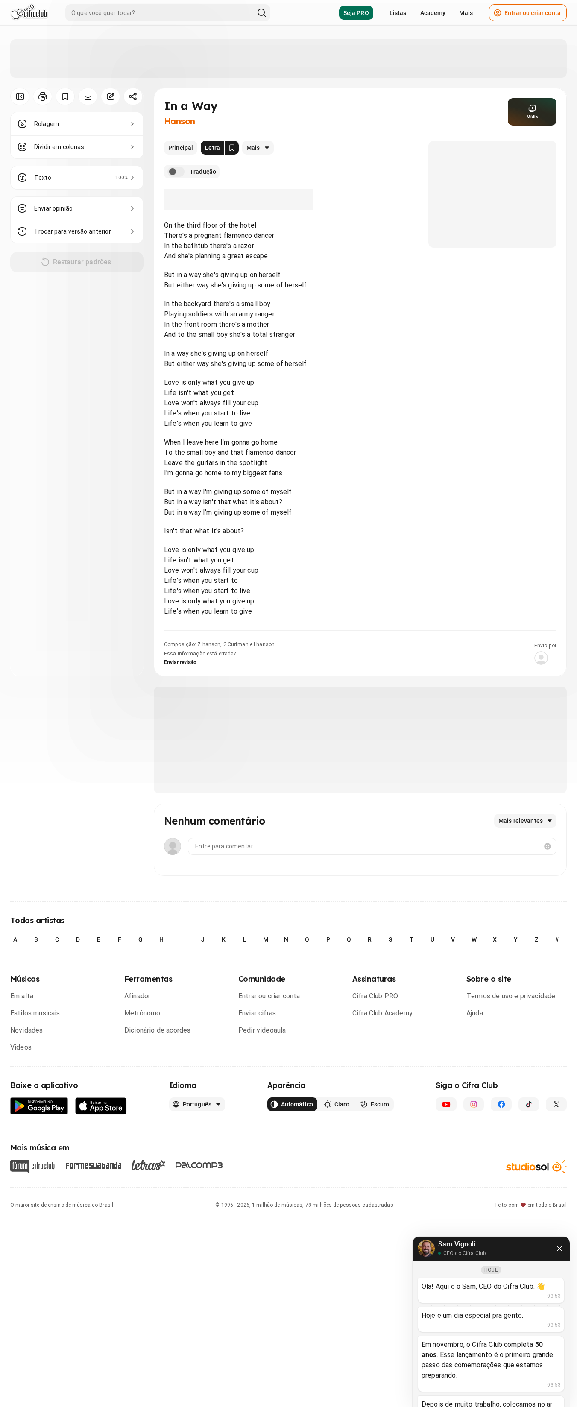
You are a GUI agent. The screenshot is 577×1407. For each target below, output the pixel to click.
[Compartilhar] (133, 96)
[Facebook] (501, 1104)
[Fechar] (559, 1248)
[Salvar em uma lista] (65, 96)
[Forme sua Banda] (93, 1165)
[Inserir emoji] (547, 846)
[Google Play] (39, 1106)
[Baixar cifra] (87, 96)
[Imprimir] (42, 96)
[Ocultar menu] (19, 96)
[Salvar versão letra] (232, 148)
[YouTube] (446, 1104)
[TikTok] (528, 1104)
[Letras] (148, 1165)
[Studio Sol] (536, 1166)
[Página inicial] (29, 13)
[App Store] (101, 1106)
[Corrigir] (110, 96)
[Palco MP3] (199, 1165)
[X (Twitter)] (556, 1104)
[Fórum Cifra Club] (32, 1166)
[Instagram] (473, 1104)
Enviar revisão (180, 662)
